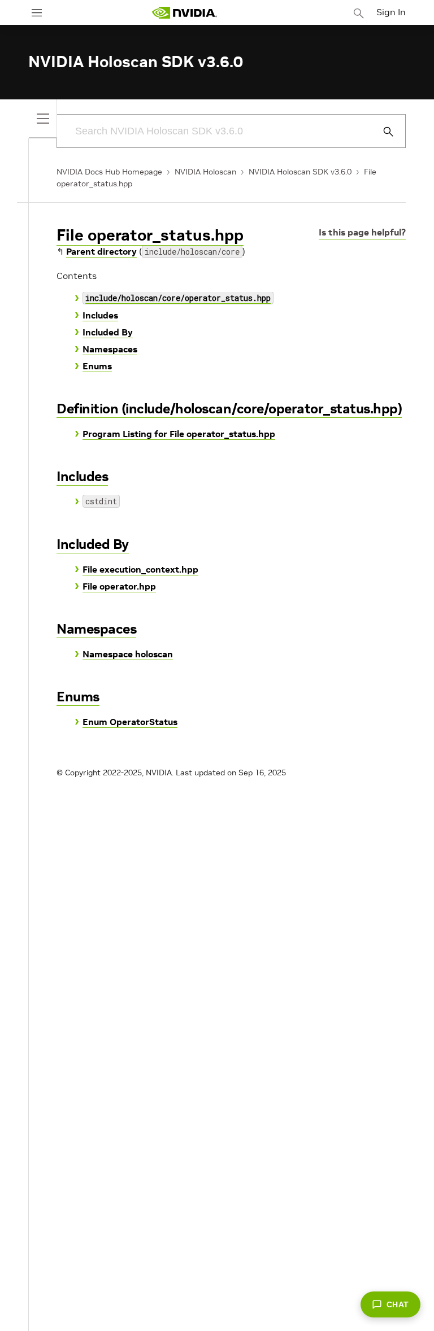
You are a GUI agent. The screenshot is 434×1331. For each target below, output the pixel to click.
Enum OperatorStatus (130, 721)
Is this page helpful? (362, 232)
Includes (100, 315)
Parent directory (101, 251)
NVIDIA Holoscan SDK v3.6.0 (300, 172)
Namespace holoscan (128, 654)
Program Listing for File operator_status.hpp (179, 433)
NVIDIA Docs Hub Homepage (109, 172)
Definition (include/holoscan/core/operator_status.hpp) (229, 408)
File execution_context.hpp (140, 569)
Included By (108, 332)
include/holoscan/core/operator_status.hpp (178, 298)
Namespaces (110, 349)
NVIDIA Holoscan (205, 172)
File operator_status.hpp (150, 235)
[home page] (184, 13)
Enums (97, 366)
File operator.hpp (119, 586)
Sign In (391, 12)
